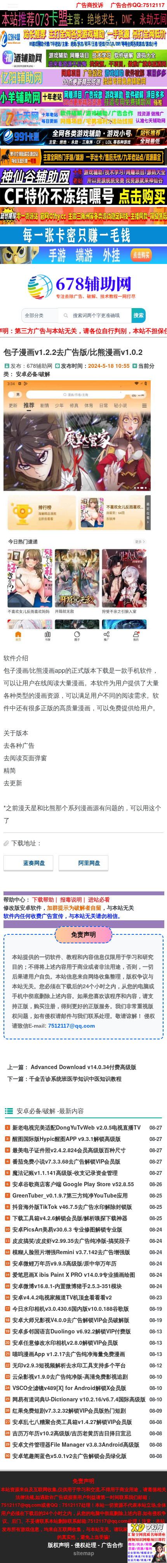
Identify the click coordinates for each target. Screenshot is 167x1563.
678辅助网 (39, 365)
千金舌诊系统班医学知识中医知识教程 (75, 1078)
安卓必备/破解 (33, 374)
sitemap (83, 1553)
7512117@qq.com (71, 1026)
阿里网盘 (89, 862)
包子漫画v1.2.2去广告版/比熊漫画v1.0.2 (73, 351)
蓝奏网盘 (34, 862)
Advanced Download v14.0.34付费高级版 (83, 1067)
